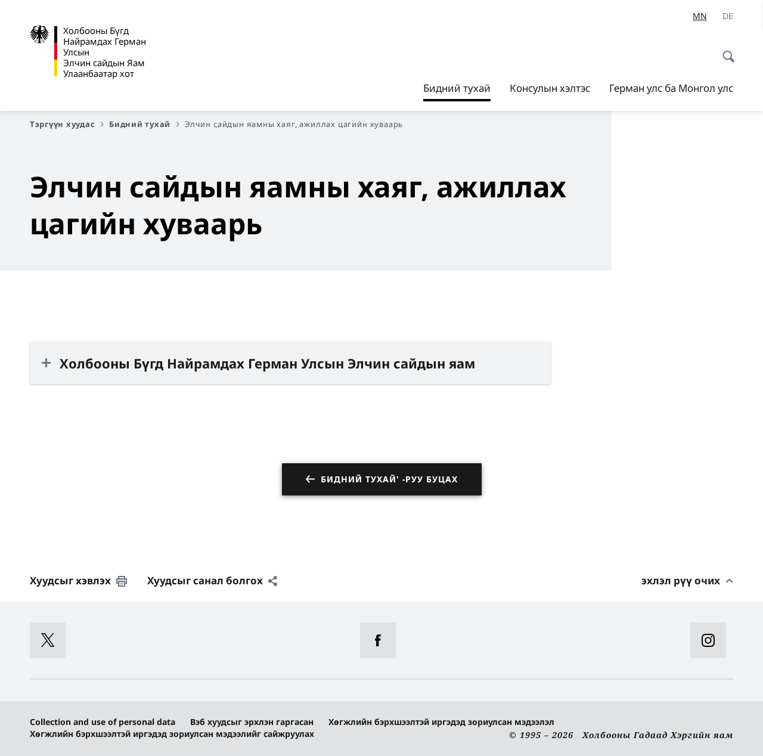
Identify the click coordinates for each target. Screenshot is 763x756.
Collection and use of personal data (102, 721)
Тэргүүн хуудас (62, 124)
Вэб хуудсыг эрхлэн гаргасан (252, 721)
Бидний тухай (457, 91)
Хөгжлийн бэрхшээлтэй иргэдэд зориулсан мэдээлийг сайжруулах (172, 733)
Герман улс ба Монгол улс (671, 88)
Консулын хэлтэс (550, 88)
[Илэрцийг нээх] (725, 50)
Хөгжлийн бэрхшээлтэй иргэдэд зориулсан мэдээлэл (441, 721)
